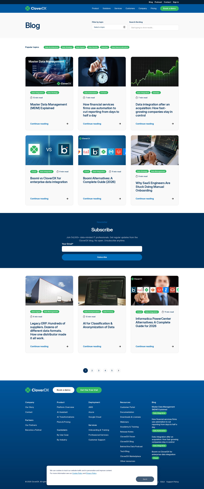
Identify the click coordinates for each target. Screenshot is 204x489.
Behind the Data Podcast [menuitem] (131, 446)
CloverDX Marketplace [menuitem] (130, 456)
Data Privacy (108, 312)
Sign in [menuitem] (176, 2)
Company (143, 8)
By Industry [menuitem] (62, 440)
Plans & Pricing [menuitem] (63, 422)
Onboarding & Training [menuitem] (99, 430)
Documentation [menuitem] (127, 412)
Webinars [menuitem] (124, 422)
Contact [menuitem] (167, 2)
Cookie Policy (77, 473)
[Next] (118, 370)
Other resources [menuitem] (127, 461)
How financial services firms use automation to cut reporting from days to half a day (164, 423)
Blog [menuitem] (151, 2)
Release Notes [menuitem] (126, 432)
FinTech (104, 93)
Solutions (107, 8)
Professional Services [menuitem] (98, 435)
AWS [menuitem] (91, 407)
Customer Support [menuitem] (97, 440)
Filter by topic (97, 22)
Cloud (34, 171)
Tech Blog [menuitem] (125, 451)
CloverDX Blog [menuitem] (127, 441)
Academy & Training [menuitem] (129, 427)
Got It (145, 479)
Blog (154, 402)
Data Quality (93, 47)
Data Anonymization (92, 312)
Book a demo (169, 8)
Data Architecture (51, 47)
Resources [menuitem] (125, 402)
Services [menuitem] (93, 425)
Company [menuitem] (29, 402)
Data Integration (38, 93)
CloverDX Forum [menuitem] (127, 436)
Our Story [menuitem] (29, 407)
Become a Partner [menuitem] (33, 430)
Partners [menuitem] (29, 420)
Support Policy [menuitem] (172, 482)
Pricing (153, 8)
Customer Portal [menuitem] (127, 407)
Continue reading (39, 123)
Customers (130, 8)
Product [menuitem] (60, 402)
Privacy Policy (91, 473)
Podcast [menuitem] (158, 2)
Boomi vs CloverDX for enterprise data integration (163, 452)
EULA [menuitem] (162, 482)
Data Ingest (80, 47)
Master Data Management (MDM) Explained (163, 408)
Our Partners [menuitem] (31, 425)
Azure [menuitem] (91, 412)
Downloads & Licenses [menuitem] (130, 417)
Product (95, 8)
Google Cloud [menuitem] (95, 417)
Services (118, 8)
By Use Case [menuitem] (62, 435)
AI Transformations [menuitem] (65, 417)
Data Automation (90, 93)
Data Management (158, 171)
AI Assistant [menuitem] (62, 412)
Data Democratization (120, 47)
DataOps (104, 47)
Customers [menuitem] (62, 430)
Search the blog (136, 22)
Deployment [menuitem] (94, 402)
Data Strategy (67, 47)
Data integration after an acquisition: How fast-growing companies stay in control (165, 439)
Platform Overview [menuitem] (65, 407)
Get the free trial (89, 390)
